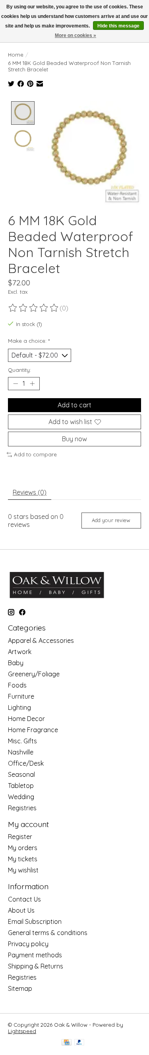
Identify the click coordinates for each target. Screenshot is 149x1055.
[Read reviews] (34, 308)
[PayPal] (79, 1043)
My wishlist (23, 870)
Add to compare (35, 454)
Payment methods (35, 955)
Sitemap (20, 988)
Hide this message (118, 26)
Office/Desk (26, 763)
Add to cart (74, 405)
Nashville (20, 752)
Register (20, 837)
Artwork (19, 652)
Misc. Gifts (22, 741)
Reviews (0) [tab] (29, 492)
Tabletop (21, 786)
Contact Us (24, 899)
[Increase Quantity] (32, 384)
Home (15, 54)
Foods (17, 685)
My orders (22, 848)
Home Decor (26, 719)
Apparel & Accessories (41, 640)
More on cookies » (75, 35)
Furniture (21, 696)
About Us (21, 910)
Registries (22, 808)
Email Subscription (35, 921)
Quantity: (19, 370)
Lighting (19, 707)
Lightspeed (22, 1031)
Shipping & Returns (35, 966)
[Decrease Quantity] (15, 384)
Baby (15, 663)
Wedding (21, 797)
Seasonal (21, 774)
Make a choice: (29, 341)
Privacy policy (28, 944)
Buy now (74, 439)
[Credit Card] (67, 1043)
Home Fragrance (33, 730)
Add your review (111, 520)
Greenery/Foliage (34, 674)
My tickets (22, 859)
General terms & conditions (47, 933)
